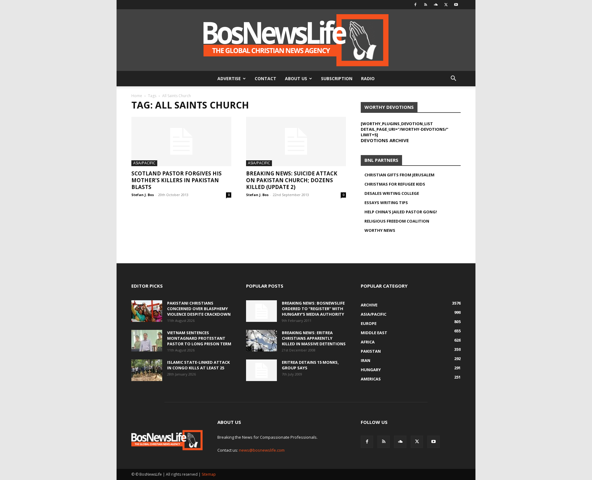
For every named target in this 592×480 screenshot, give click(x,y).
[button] (453, 79)
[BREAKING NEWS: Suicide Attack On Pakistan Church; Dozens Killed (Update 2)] (296, 141)
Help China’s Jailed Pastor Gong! (400, 212)
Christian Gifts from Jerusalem (399, 175)
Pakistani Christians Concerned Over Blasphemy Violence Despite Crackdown (199, 308)
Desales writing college (391, 193)
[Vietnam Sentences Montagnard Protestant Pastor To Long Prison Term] (146, 340)
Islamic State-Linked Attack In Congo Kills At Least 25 (198, 365)
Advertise (229, 78)
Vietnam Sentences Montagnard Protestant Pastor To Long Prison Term (199, 338)
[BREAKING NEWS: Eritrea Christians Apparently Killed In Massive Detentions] (261, 340)
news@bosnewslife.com (262, 450)
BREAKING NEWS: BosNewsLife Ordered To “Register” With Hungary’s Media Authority (313, 308)
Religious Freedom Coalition (396, 221)
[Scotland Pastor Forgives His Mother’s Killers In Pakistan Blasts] (181, 141)
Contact (265, 78)
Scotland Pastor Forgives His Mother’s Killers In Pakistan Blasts (176, 180)
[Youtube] (456, 4)
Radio (368, 78)
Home (136, 95)
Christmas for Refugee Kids (394, 184)
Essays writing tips (386, 202)
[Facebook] (415, 4)
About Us (296, 78)
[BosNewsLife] (296, 40)
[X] (445, 4)
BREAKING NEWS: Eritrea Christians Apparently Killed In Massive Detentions (314, 338)
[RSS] (425, 4)
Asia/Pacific (144, 163)
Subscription (336, 78)
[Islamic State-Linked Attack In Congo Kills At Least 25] (146, 370)
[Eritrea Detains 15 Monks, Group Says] (261, 370)
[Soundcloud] (435, 4)
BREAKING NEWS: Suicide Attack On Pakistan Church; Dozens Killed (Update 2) (291, 180)
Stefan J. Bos (142, 194)
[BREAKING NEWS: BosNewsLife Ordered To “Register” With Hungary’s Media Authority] (261, 311)
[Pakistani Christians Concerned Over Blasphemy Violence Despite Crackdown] (146, 311)
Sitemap (209, 474)
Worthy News (379, 230)
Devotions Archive (385, 140)
